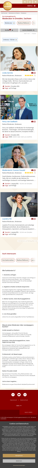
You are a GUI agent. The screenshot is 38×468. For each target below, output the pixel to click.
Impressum (13, 400)
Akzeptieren (19, 455)
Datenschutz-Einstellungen (19, 465)
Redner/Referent (24, 23)
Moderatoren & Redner (14, 13)
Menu (30, 5)
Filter (7, 30)
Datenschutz (24, 400)
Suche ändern (27, 30)
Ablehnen (19, 461)
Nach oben (28, 412)
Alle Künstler (4, 13)
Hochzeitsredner (8, 260)
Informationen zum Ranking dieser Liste (27, 241)
